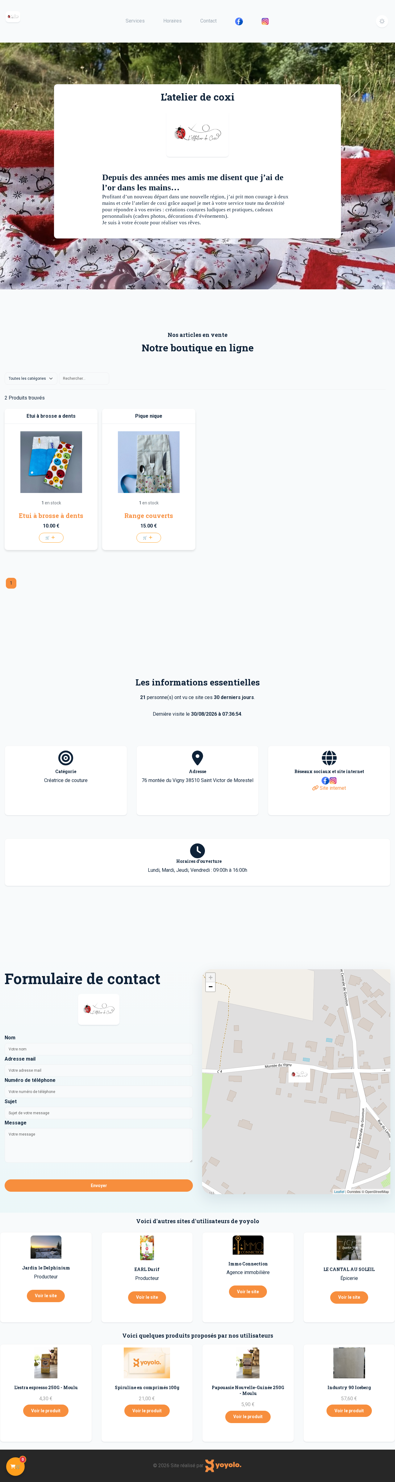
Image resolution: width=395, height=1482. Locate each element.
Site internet (332, 788)
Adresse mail (20, 1059)
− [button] (211, 987)
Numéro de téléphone (30, 1080)
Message (16, 1123)
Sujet (11, 1101)
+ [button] (211, 977)
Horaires (172, 21)
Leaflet (339, 1191)
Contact (208, 21)
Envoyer (99, 1185)
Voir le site (46, 1295)
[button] (382, 21)
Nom (10, 1038)
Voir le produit (45, 1410)
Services (135, 21)
